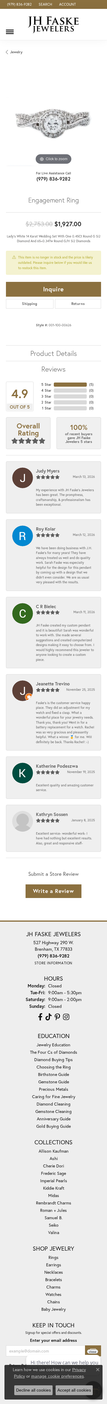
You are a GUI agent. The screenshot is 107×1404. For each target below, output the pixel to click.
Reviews (53, 369)
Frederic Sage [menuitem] (53, 1173)
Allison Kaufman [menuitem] (54, 1151)
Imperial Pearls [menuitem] (53, 1180)
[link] (19, 4)
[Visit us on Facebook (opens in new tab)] (40, 1017)
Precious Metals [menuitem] (53, 1089)
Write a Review (53, 890)
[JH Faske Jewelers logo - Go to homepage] (53, 24)
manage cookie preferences (57, 1376)
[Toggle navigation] (10, 30)
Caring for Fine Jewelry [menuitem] (53, 1096)
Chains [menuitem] (53, 1302)
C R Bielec (46, 606)
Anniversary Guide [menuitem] (53, 1119)
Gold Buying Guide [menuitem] (53, 1126)
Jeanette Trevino (53, 684)
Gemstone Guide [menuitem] (53, 1082)
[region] (53, 118)
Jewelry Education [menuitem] (53, 1045)
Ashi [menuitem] (54, 1158)
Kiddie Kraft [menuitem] (53, 1188)
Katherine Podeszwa (57, 766)
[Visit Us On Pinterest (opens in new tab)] (57, 1017)
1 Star (46, 408)
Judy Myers (47, 471)
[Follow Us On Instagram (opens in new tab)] (66, 1017)
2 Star (46, 402)
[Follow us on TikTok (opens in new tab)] (48, 1017)
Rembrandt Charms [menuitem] (53, 1203)
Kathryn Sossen (52, 814)
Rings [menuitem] (53, 1257)
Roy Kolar (46, 529)
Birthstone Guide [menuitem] (53, 1074)
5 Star (46, 384)
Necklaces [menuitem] (53, 1272)
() (91, 384)
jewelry (16, 52)
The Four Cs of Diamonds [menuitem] (53, 1052)
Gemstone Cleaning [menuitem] (53, 1111)
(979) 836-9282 (54, 179)
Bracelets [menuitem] (53, 1279)
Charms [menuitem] (53, 1287)
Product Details (53, 353)
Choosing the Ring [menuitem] (54, 1067)
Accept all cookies (74, 1390)
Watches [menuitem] (53, 1294)
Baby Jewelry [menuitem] (53, 1309)
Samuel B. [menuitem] (53, 1217)
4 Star (46, 390)
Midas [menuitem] (53, 1195)
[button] (44, 4)
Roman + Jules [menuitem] (53, 1210)
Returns (78, 303)
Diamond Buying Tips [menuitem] (53, 1059)
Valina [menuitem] (53, 1232)
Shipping (29, 303)
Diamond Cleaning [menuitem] (53, 1104)
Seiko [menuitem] (54, 1225)
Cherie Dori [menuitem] (53, 1166)
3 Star (46, 396)
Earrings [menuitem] (53, 1265)
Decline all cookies (33, 1390)
